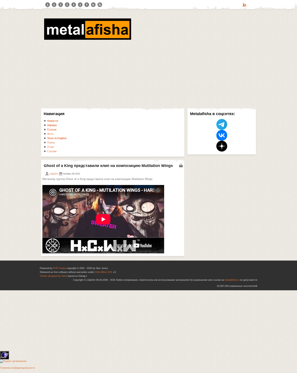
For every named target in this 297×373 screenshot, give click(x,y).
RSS (99, 4)
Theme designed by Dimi (53, 276)
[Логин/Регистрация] (245, 6)
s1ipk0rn (53, 173)
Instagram (54, 4)
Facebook (86, 4)
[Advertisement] (148, 73)
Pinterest (73, 4)
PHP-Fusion (59, 268)
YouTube (67, 4)
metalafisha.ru (232, 280)
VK (60, 4)
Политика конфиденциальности (17, 367)
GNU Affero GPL (103, 272)
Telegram (47, 4)
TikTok (80, 4)
